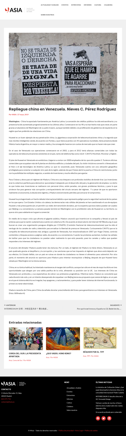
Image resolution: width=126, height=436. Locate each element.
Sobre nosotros (47, 15)
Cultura (97, 5)
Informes (87, 5)
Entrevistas (76, 5)
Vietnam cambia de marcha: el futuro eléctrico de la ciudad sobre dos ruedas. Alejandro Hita (109, 405)
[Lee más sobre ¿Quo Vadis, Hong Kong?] (63, 338)
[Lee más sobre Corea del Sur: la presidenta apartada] (26, 338)
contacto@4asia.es (8, 402)
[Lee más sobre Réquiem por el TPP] (100, 338)
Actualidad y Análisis (50, 5)
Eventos (65, 5)
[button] (98, 418)
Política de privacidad (66, 431)
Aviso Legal (79, 431)
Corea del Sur (17, 360)
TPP (88, 356)
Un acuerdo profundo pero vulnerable (109, 412)
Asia (10, 360)
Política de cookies (91, 431)
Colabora (108, 5)
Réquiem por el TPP (93, 352)
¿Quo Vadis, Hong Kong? (58, 353)
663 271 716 (6, 399)
